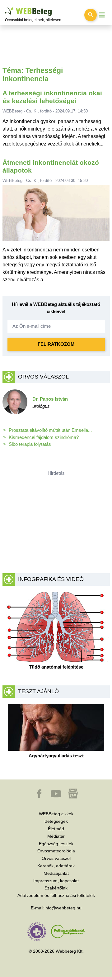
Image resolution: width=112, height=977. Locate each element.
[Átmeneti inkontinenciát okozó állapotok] (56, 215)
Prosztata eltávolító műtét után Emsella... (50, 430)
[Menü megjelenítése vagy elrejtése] (102, 15)
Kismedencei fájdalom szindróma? (44, 437)
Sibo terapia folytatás (30, 444)
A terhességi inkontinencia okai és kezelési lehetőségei (52, 96)
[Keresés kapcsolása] (90, 15)
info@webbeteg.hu (63, 907)
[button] (40, 796)
